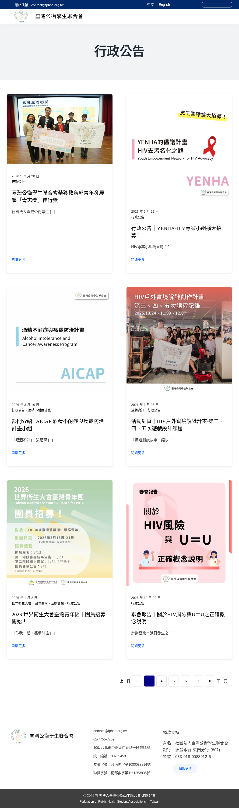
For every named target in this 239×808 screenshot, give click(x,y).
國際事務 (41, 603)
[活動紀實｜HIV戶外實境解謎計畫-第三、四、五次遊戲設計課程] (179, 290)
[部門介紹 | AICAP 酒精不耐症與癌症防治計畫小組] (59, 290)
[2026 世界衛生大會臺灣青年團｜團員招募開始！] (59, 483)
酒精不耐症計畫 (39, 410)
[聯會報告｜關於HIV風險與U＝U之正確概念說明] (179, 483)
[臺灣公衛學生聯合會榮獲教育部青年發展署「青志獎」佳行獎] (59, 97)
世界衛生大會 (21, 603)
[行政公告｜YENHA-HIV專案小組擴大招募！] (179, 97)
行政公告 (18, 182)
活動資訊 (137, 410)
